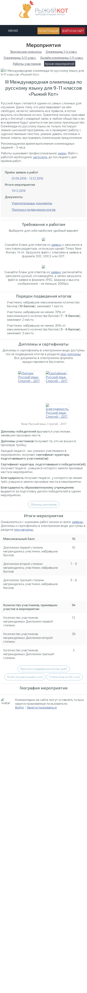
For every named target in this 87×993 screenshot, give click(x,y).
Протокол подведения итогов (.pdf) (43, 668)
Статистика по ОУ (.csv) (64, 677)
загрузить (40, 157)
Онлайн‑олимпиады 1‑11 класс (61, 57)
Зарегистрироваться (42, 707)
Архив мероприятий (59, 63)
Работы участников (27, 63)
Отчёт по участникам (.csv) (25, 677)
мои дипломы (70, 354)
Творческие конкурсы (26, 51)
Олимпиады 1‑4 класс (61, 51)
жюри (62, 153)
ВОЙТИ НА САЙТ (73, 31)
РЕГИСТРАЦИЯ (48, 31)
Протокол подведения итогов (33, 209)
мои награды (23, 529)
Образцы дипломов (44, 504)
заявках (77, 522)
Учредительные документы (32, 203)
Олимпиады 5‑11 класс (20, 57)
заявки (56, 244)
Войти (19, 707)
